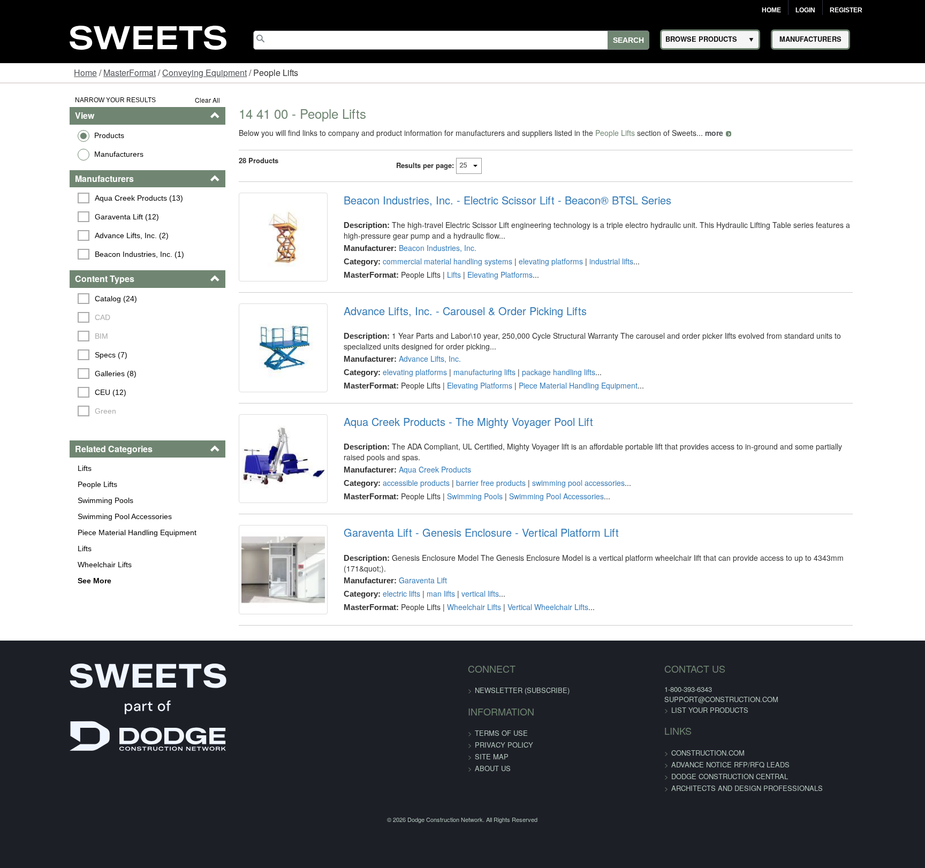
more (678, 132)
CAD (43, 317)
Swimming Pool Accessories (64, 516)
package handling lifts (538, 388)
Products (49, 135)
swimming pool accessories (558, 504)
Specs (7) (52, 355)
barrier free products (470, 504)
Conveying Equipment (204, 72)
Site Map (492, 821)
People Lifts (37, 484)
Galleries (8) (57, 373)
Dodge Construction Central (670, 840)
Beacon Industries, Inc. (417, 247)
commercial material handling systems (427, 261)
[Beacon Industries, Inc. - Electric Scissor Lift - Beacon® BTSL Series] (254, 245)
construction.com (648, 817)
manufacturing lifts (464, 388)
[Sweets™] (148, 36)
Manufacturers (58, 154)
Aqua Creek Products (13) (80, 198)
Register (846, 10)
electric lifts (381, 631)
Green (46, 411)
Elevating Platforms (479, 274)
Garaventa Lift (402, 618)
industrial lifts (591, 261)
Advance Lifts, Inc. (409, 374)
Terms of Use (501, 797)
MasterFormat (129, 72)
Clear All (171, 99)
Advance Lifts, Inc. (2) (73, 235)
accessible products (395, 504)
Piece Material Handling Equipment (76, 532)
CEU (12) (51, 392)
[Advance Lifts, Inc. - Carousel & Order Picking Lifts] (254, 371)
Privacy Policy (504, 809)
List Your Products (650, 774)
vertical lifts (460, 631)
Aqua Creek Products (414, 490)
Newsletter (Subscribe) (522, 754)
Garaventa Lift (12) (68, 216)
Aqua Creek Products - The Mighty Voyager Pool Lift (448, 453)
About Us (493, 832)
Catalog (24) (57, 298)
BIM (42, 336)
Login (805, 10)
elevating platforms (530, 261)
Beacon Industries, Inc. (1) (80, 254)
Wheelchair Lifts (44, 564)
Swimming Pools (45, 500)
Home (771, 10)
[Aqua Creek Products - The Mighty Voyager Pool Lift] (254, 498)
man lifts (420, 631)
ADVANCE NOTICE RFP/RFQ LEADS (671, 829)
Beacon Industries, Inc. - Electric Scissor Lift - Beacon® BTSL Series (487, 200)
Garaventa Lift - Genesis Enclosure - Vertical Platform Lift (460, 580)
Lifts (24, 468)
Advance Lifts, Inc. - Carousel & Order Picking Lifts (444, 326)
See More (34, 580)
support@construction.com (662, 763)
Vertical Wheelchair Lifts (527, 644)
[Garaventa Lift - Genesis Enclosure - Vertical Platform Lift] (254, 625)
